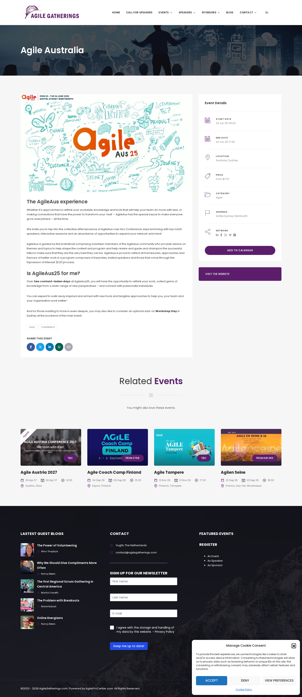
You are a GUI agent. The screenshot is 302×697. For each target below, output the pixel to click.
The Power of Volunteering (57, 545)
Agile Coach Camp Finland (114, 472)
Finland (106, 485)
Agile (32, 327)
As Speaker (215, 561)
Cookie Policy (244, 689)
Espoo (96, 485)
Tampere (175, 485)
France (230, 485)
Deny (245, 680)
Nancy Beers (48, 574)
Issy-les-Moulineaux (249, 485)
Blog (230, 12)
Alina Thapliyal (49, 551)
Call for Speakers (139, 12)
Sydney (233, 160)
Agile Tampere (169, 472)
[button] (294, 646)
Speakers (185, 12)
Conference (48, 327)
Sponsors (209, 12)
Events (164, 12)
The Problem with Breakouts (58, 600)
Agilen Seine (233, 472)
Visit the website (217, 274)
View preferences (279, 680)
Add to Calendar (240, 250)
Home (116, 12)
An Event (213, 556)
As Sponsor (215, 565)
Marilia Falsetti (49, 593)
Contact (246, 12)
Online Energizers (50, 618)
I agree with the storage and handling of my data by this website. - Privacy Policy (145, 630)
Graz (39, 485)
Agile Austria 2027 (39, 472)
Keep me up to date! (128, 646)
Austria (29, 485)
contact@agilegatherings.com (136, 552)
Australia (221, 160)
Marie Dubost (48, 606)
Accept (211, 680)
